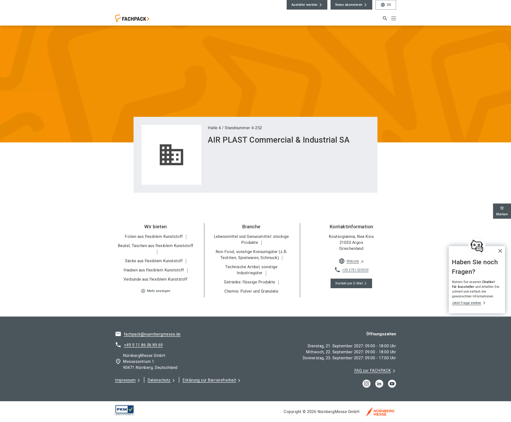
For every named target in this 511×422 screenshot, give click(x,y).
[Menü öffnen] (393, 18)
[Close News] (477, 246)
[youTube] (392, 384)
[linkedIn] (379, 384)
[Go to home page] (147, 20)
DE (385, 4)
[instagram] (366, 384)
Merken (502, 211)
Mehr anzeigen (155, 291)
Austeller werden (304, 5)
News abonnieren (348, 5)
